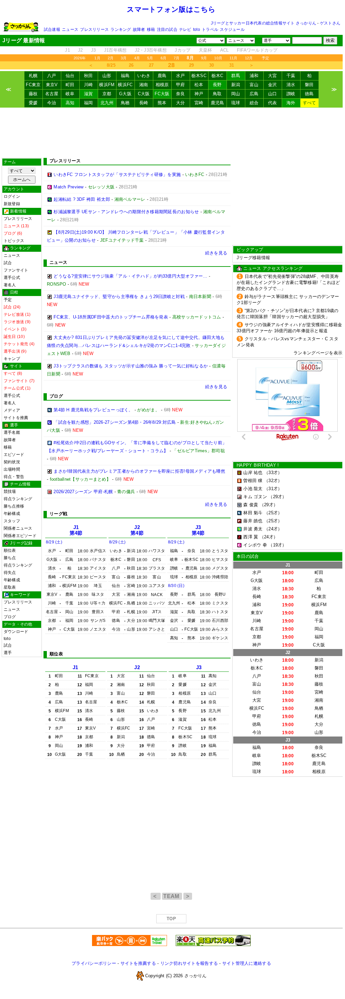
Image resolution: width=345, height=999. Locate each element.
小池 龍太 (252, 488)
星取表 (10, 587)
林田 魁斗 (252, 512)
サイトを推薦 (16, 417)
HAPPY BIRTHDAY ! (258, 465)
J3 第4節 (198, 530)
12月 (249, 58)
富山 (254, 84)
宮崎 (198, 102)
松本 (198, 84)
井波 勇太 (252, 528)
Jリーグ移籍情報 (253, 257)
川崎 (88, 84)
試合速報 (52, 29)
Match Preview (68, 186)
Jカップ (182, 50)
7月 (176, 58)
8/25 (111, 65)
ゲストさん (330, 23)
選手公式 (12, 277)
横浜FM (106, 84)
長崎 (143, 102)
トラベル (210, 29)
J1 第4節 (76, 530)
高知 (70, 102)
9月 (204, 58)
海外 (290, 102)
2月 (110, 58)
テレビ (185, 29)
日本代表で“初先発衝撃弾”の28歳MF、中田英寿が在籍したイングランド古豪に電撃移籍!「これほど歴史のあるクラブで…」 (288, 282)
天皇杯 (205, 50)
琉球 (235, 102)
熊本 (162, 102)
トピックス (14, 240)
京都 (106, 93)
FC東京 (33, 84)
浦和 (254, 75)
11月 (234, 58)
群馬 (235, 75)
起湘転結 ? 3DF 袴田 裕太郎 (82, 199)
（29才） (277, 496)
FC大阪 (162, 93)
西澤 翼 (250, 536)
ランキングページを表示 (317, 352)
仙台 (70, 75)
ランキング (120, 29)
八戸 (51, 75)
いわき (144, 75)
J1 (67, 50)
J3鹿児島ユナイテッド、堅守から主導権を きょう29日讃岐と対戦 (119, 296)
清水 (290, 84)
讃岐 (290, 93)
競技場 (10, 491)
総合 (254, 102)
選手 (8, 652)
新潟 (235, 84)
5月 (150, 58)
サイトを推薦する (138, 963)
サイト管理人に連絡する (246, 963)
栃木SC (198, 75)
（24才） (273, 528)
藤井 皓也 (252, 520)
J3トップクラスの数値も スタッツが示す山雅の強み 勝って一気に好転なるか (131, 365)
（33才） (273, 472)
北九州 (107, 102)
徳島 (309, 93)
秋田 (88, 75)
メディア (12, 410)
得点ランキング (18, 498)
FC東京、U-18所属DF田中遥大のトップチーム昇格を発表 (111, 316)
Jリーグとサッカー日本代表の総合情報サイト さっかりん (263, 23)
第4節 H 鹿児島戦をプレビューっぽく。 (93, 409)
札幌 (33, 75)
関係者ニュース (18, 528)
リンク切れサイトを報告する (189, 963)
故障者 (139, 29)
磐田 (309, 84)
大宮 (272, 75)
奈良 (180, 93)
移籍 (151, 29)
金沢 (272, 84)
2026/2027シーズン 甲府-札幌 (83, 491)
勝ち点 (10, 557)
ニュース (70, 29)
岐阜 (70, 93)
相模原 (162, 84)
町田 (70, 84)
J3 (93, 50)
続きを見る (216, 252)
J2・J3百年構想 (151, 50)
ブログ (10, 616)
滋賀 (88, 93)
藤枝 (33, 93)
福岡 (88, 102)
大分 (180, 102)
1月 (97, 58)
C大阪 (144, 93)
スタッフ (12, 521)
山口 (272, 93)
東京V (52, 84)
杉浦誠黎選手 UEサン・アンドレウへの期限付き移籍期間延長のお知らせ (126, 211)
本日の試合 (248, 556)
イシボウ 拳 (255, 544)
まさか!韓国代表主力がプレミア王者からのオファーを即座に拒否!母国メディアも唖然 (139, 471)
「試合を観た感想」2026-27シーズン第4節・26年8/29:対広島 (115, 422)
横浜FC (125, 84)
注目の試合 (167, 29)
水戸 (180, 75)
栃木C (217, 75)
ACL (224, 50)
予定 (265, 58)
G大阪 (125, 93)
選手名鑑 (12, 432)
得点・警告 (14, 476)
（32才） (273, 480)
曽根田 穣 (252, 480)
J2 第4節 (137, 530)
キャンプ (12, 358)
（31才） (273, 488)
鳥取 (217, 93)
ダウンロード (16, 631)
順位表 (10, 550)
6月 (163, 58)
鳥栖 (125, 102)
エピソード (14, 454)
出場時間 (12, 469)
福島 (125, 75)
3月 (123, 58)
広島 (254, 93)
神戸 (198, 93)
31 (231, 65)
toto (196, 29)
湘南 (143, 84)
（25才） (273, 512)
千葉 (290, 75)
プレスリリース (94, 29)
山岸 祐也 (252, 472)
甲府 (180, 84)
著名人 (10, 285)
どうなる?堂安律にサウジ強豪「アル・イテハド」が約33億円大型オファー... (130, 276)
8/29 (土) (54, 542)
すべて (309, 102)
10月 (218, 58)
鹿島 (162, 75)
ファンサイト (16, 270)
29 (191, 65)
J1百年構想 (115, 50)
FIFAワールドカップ (257, 50)
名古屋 (52, 93)
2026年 (80, 58)
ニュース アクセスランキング (273, 268)
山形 (106, 75)
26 (131, 65)
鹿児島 (217, 102)
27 (151, 65)
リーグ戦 (58, 513)
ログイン (12, 196)
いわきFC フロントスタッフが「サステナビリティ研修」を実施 (117, 174)
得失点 (10, 572)
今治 (51, 102)
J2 (80, 50)
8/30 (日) (176, 585)
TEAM (172, 896)
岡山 (235, 93)
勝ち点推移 (14, 506)
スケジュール (232, 29)
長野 (217, 84)
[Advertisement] (171, 133)
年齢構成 (12, 513)
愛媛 (33, 102)
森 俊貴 (250, 504)
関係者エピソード (20, 535)
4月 (137, 58)
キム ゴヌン (255, 496)
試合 (8, 262)
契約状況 (12, 462)
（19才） (277, 544)
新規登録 (12, 203)
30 (211, 65)
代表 (272, 102)
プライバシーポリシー (94, 963)
